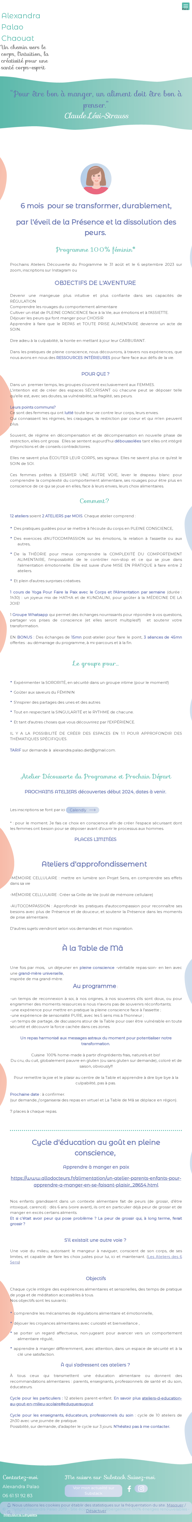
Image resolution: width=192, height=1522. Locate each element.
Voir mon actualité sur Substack (93, 1490)
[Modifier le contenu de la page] (10, 1512)
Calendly (78, 810)
